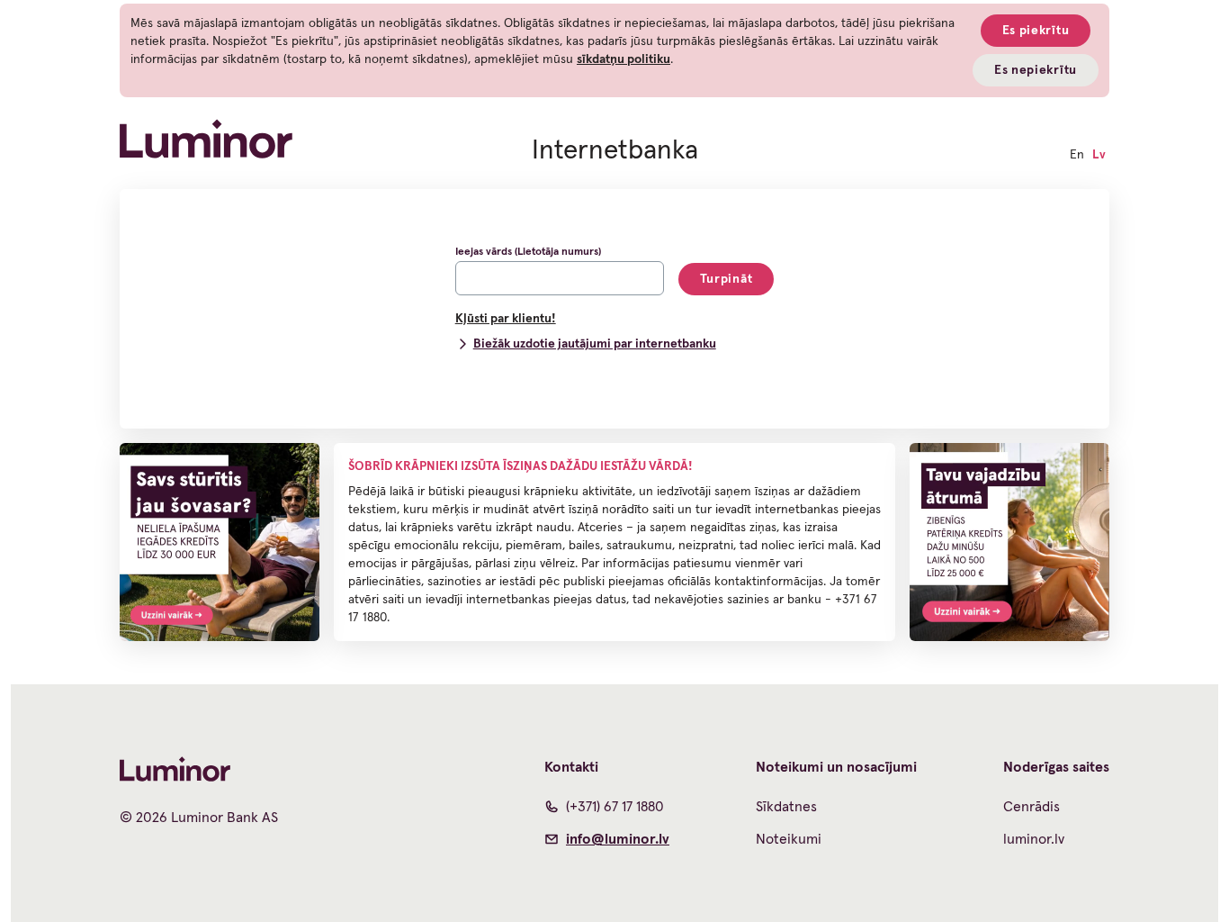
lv (1099, 155)
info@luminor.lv (617, 839)
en (1077, 155)
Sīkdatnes (786, 807)
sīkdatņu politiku (623, 59)
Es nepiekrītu (1035, 70)
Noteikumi (788, 839)
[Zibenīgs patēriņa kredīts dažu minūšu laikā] (1009, 542)
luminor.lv (1033, 839)
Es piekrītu (1036, 30)
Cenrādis (1031, 807)
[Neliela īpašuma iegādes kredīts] (219, 542)
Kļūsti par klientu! (505, 318)
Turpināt (726, 279)
